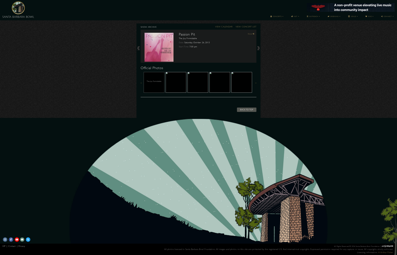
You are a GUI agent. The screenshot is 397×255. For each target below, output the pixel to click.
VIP (4, 246)
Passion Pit (187, 34)
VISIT (295, 16)
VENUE (353, 16)
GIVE (370, 16)
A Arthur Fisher (385, 252)
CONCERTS (277, 16)
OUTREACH (313, 16)
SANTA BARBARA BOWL (18, 16)
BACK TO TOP (246, 109)
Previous (141, 82)
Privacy (22, 246)
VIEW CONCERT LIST (246, 27)
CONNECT (387, 16)
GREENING (334, 16)
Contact (12, 246)
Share (250, 34)
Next (256, 82)
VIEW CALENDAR (224, 27)
